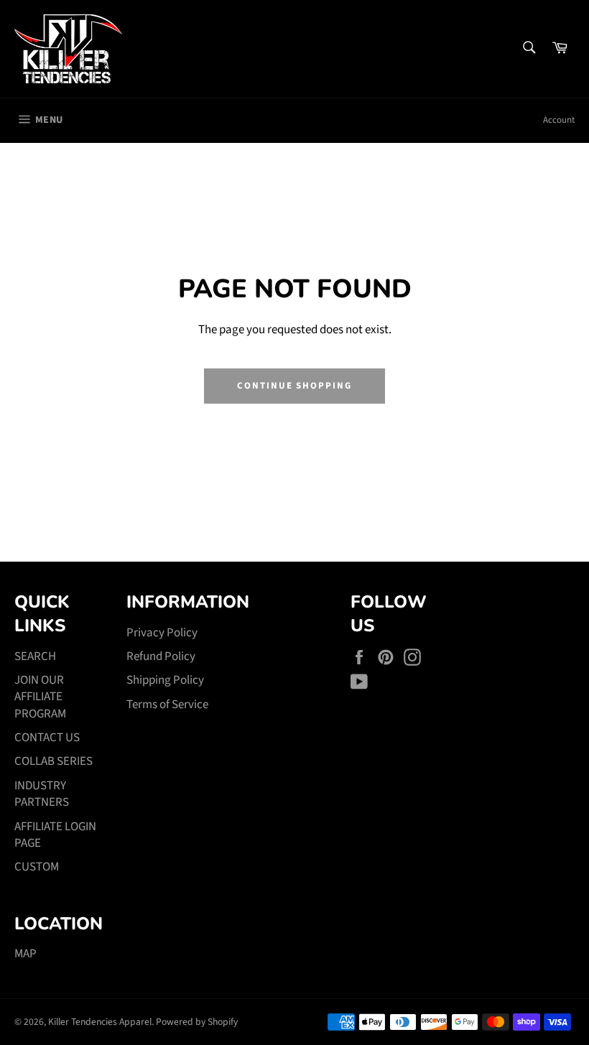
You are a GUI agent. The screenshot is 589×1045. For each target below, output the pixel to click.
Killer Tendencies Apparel (100, 1021)
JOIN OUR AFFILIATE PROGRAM (40, 697)
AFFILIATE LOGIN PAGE (55, 835)
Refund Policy (160, 656)
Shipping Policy (165, 680)
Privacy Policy (162, 632)
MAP (25, 953)
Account (559, 119)
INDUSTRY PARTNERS (41, 794)
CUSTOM (36, 867)
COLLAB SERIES (53, 761)
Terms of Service (167, 704)
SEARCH (35, 656)
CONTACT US (47, 737)
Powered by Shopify (197, 1021)
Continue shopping (294, 385)
